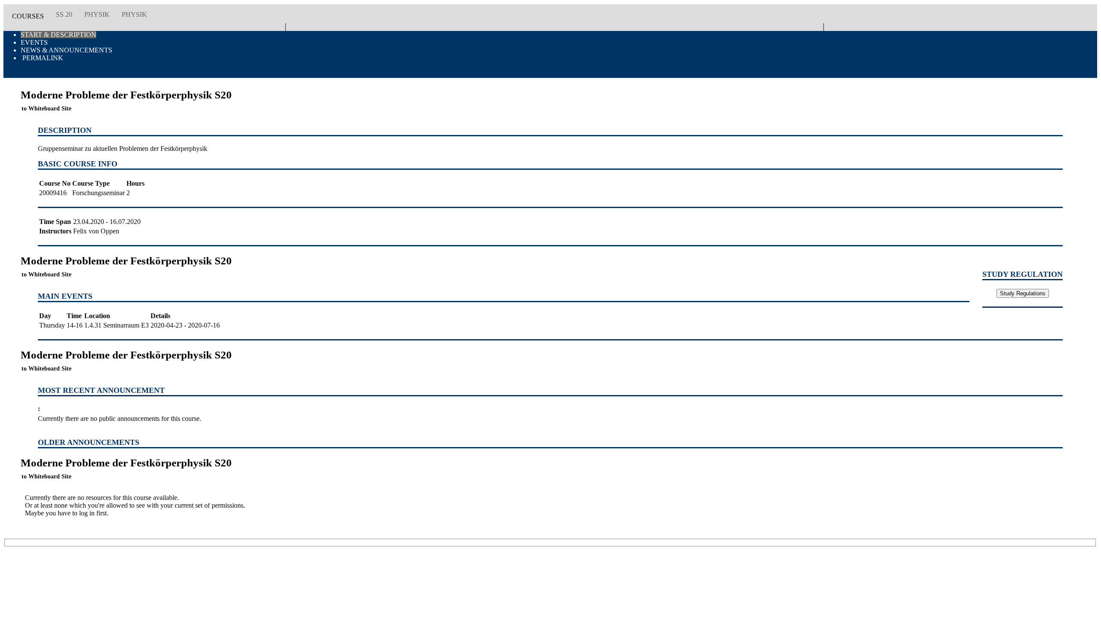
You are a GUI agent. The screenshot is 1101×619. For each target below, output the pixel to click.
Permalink (42, 57)
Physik (97, 14)
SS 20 (64, 14)
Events (34, 42)
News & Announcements (66, 50)
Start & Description (58, 34)
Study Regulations (1023, 293)
